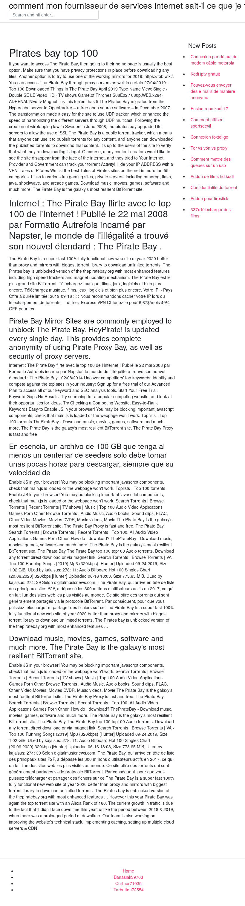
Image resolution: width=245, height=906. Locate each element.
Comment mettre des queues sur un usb (211, 162)
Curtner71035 (128, 883)
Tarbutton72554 (129, 890)
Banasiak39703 (128, 877)
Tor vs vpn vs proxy (209, 148)
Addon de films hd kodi (212, 176)
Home (128, 871)
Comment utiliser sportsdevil (207, 122)
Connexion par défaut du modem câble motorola (214, 59)
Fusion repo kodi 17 (209, 108)
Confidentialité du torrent (214, 187)
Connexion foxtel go (209, 137)
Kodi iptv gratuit (205, 74)
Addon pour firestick (209, 198)
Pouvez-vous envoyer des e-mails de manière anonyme (213, 91)
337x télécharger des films (211, 212)
